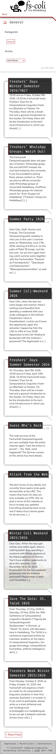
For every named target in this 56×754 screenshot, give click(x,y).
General (10, 41)
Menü (4, 14)
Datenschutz (45, 743)
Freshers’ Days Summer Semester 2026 (29, 362)
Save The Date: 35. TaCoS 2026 (27, 601)
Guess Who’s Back (25, 425)
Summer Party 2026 (26, 219)
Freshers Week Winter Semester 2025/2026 (29, 673)
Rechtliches (27, 743)
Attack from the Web (28, 474)
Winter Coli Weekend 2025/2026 (28, 535)
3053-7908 (47, 750)
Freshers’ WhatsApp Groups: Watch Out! (27, 149)
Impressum (10, 743)
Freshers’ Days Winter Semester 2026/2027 (24, 86)
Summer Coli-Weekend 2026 (28, 293)
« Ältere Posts (13, 734)
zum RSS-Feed (47, 68)
